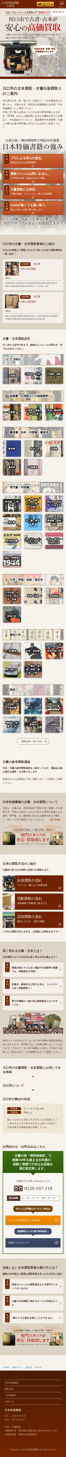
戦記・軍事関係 (12, 559)
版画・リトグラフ (33, 706)
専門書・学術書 (19, 487)
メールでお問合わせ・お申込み (24, 1220)
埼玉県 (29, 1367)
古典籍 (11, 375)
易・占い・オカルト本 (33, 541)
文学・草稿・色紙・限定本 (26, 579)
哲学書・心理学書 (12, 504)
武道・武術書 (33, 651)
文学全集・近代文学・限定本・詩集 (12, 596)
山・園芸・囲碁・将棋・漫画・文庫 (33, 669)
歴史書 (11, 522)
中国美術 (54, 724)
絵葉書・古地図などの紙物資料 (29, 395)
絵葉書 (11, 412)
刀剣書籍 (11, 651)
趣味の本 (15, 634)
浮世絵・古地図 (33, 376)
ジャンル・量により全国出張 (32, 882)
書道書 (11, 448)
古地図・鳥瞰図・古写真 (33, 412)
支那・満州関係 (54, 412)
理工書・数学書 (33, 522)
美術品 (32, 724)
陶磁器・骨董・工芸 (11, 725)
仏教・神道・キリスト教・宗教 (33, 503)
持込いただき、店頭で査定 (31, 919)
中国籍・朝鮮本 (54, 376)
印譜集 (54, 448)
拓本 (33, 448)
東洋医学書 (11, 541)
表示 (61, 12)
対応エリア (18, 1367)
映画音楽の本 (54, 651)
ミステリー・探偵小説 (12, 614)
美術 (12, 689)
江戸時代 (15, 359)
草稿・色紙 (33, 596)
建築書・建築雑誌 (54, 522)
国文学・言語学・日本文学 (54, 504)
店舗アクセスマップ (18, 1243)
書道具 (11, 467)
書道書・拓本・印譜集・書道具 (29, 432)
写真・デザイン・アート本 (54, 706)
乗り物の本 (11, 669)
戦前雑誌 (54, 596)
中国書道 (32, 467)
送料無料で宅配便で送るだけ (32, 900)
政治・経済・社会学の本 (54, 541)
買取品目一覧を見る (31, 741)
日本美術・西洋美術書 (12, 706)
